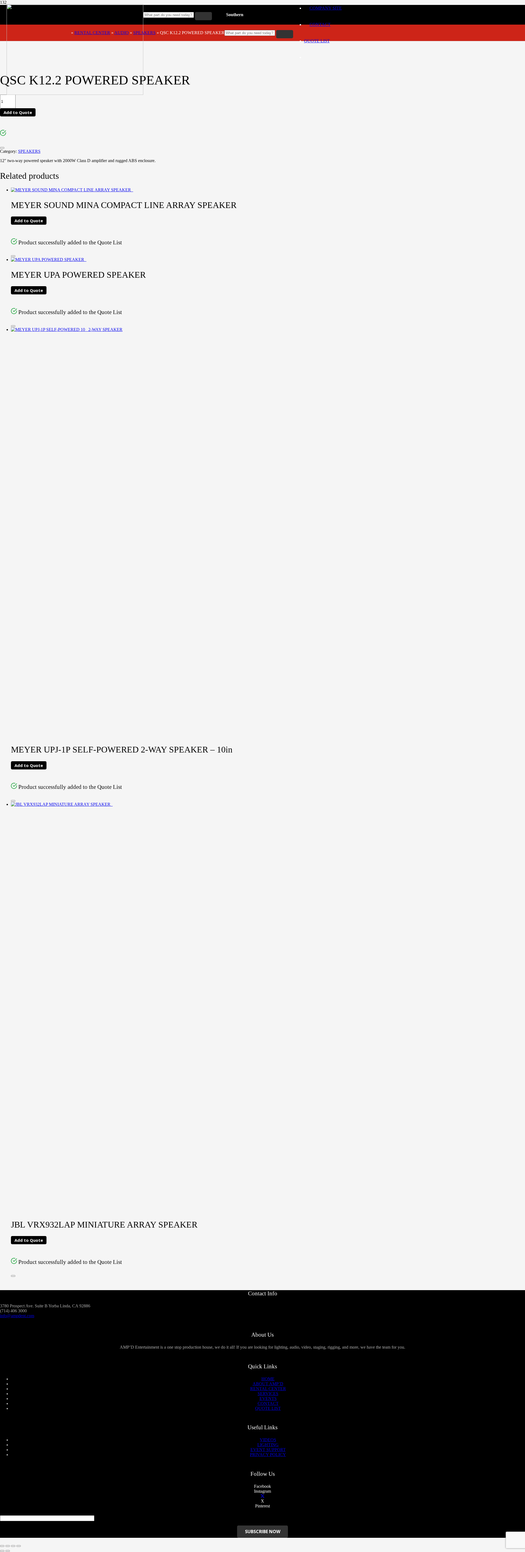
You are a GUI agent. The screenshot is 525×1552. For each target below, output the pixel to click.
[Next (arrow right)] (7, 1551)
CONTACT (268, 1403)
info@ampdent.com (17, 1315)
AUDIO (121, 32)
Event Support (268, 1449)
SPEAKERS (144, 32)
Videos (268, 1439)
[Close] (2, 148)
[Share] (7, 1546)
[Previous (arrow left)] (2, 1551)
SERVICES (268, 1393)
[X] (262, 1496)
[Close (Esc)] (2, 1546)
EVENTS (268, 1398)
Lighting (268, 1444)
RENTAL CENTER (92, 32)
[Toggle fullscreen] (13, 1546)
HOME (268, 1379)
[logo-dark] (75, 93)
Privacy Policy (268, 1454)
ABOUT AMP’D (268, 1383)
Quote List (317, 41)
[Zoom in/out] (18, 1546)
